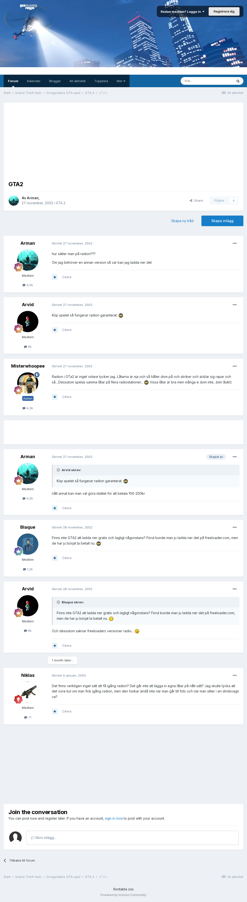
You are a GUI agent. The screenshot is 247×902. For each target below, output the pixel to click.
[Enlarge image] (120, 315)
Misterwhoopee (28, 366)
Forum (13, 81)
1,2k (29, 569)
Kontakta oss (123, 889)
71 (29, 717)
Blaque (27, 527)
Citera (66, 277)
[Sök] (238, 81)
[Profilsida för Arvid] (28, 321)
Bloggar (55, 81)
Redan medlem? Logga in (181, 11)
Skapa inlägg (222, 221)
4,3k (29, 408)
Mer (120, 81)
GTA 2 (60, 203)
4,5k (29, 285)
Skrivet (72, 243)
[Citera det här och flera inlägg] (55, 277)
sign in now (114, 818)
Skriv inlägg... (45, 838)
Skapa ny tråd (182, 221)
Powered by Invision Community (123, 895)
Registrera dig (224, 11)
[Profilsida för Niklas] (28, 692)
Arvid (28, 304)
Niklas (27, 675)
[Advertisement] (123, 141)
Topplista (101, 81)
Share (197, 200)
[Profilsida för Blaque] (28, 544)
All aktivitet (77, 81)
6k (29, 347)
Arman (33, 198)
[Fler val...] (235, 243)
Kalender (34, 81)
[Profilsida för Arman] (13, 200)
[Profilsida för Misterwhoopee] (28, 383)
